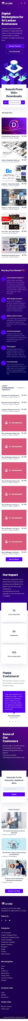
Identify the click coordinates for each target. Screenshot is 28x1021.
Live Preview (14, 128)
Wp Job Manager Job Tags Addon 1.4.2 (13, 528)
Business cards (12, 834)
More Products (14, 559)
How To (10, 882)
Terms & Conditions (7, 978)
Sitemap (3, 980)
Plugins (11, 397)
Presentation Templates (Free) (10, 937)
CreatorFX (5, 257)
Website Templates (13, 233)
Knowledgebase (13, 856)
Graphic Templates (13, 257)
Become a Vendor (6, 1006)
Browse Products (15, 46)
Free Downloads (14, 51)
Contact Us (4, 971)
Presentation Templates (8, 942)
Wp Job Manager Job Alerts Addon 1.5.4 (14, 552)
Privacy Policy (5, 975)
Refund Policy (5, 973)
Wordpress (16, 138)
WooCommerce (5, 954)
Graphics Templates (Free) (9, 935)
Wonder (5, 834)
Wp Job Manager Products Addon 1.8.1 (13, 505)
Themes (11, 138)
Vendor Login (5, 1009)
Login (2, 992)
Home (3, 966)
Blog (2, 968)
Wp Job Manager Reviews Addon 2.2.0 (13, 457)
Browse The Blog (14, 891)
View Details (13, 123)
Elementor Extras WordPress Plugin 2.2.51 (14, 402)
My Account (4, 997)
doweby (5, 233)
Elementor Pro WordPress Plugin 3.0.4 (13, 395)
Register (3, 995)
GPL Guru (5, 138)
